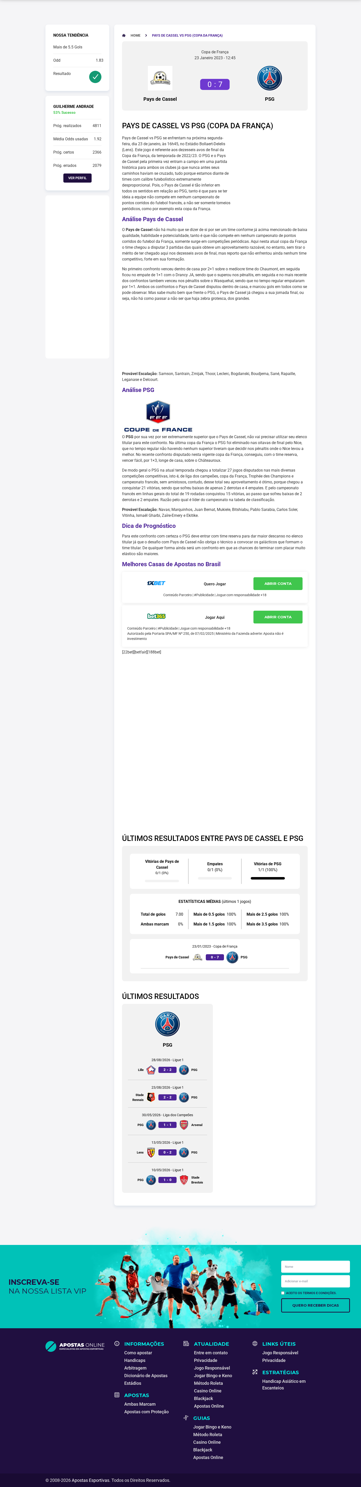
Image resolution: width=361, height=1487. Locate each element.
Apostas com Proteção (146, 1411)
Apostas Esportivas (90, 1480)
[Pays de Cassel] (160, 78)
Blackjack (203, 1398)
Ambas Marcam (140, 1404)
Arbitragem (135, 1368)
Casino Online (208, 1390)
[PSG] (269, 78)
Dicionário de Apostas (145, 1375)
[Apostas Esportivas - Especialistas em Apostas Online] (77, 1346)
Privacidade (205, 1360)
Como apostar (138, 1352)
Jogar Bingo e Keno (213, 1375)
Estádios (132, 1383)
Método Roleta (208, 1383)
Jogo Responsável (212, 1368)
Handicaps (134, 1360)
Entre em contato (211, 1352)
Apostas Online (209, 1406)
